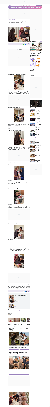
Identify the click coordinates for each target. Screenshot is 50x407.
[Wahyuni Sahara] (9, 314)
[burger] (41, 5)
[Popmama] (10, 5)
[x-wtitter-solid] (26, 44)
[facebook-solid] (25, 44)
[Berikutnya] (29, 353)
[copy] (28, 44)
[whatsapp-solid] (23, 44)
